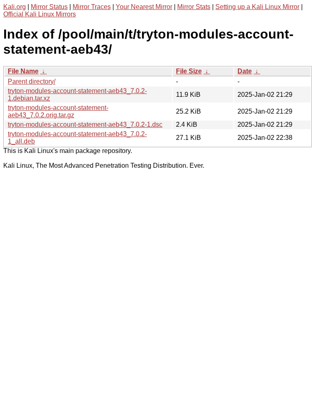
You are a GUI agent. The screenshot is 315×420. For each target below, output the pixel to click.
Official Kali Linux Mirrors (39, 14)
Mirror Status (49, 6)
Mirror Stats (193, 6)
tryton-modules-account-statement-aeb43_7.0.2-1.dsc (85, 124)
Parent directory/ (31, 81)
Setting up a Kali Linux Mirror (257, 6)
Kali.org (14, 6)
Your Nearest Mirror (144, 6)
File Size (189, 71)
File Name (23, 71)
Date (244, 71)
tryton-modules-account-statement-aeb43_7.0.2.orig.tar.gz (58, 111)
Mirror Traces (92, 6)
